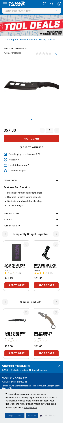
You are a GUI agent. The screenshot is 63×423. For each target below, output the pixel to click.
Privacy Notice (30, 407)
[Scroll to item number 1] (31, 119)
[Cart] (52, 4)
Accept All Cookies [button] (14, 416)
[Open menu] (5, 4)
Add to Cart (31, 138)
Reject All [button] (32, 416)
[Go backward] (5, 234)
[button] (48, 415)
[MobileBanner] (31, 25)
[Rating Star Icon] (5, 273)
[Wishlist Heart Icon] (26, 244)
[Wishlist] (44, 4)
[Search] (57, 10)
